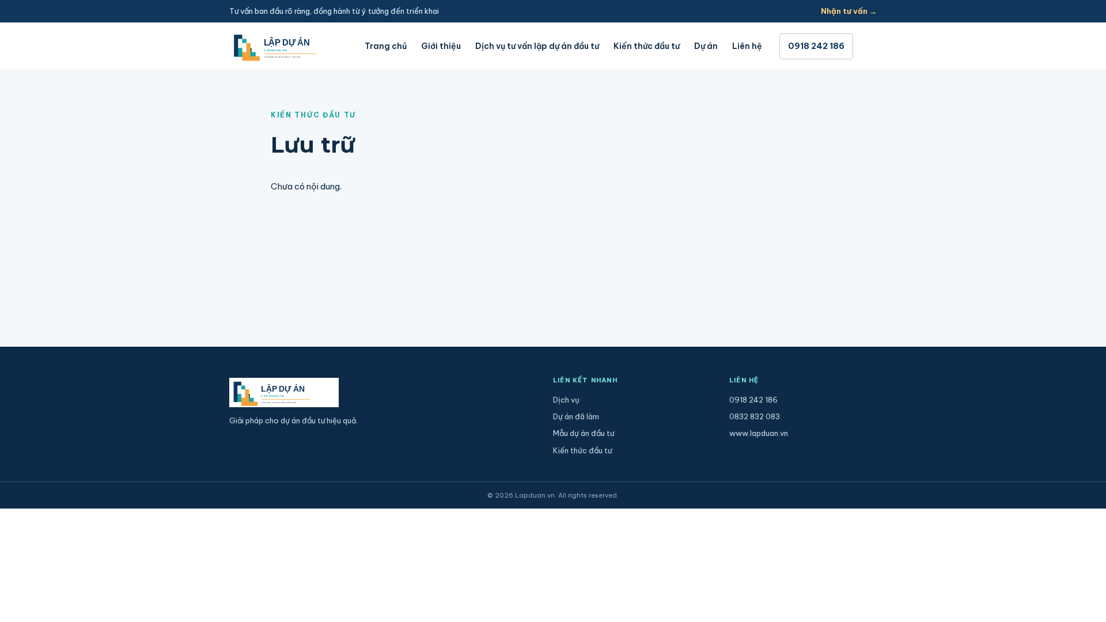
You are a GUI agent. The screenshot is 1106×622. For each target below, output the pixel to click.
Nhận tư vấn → (849, 11)
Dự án (706, 46)
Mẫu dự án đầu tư (583, 433)
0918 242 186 (816, 46)
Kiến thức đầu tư (646, 46)
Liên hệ (747, 46)
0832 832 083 (754, 416)
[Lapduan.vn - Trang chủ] (288, 46)
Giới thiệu (441, 46)
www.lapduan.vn (758, 433)
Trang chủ (386, 46)
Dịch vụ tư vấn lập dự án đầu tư (537, 46)
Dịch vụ (566, 399)
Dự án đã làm (576, 416)
